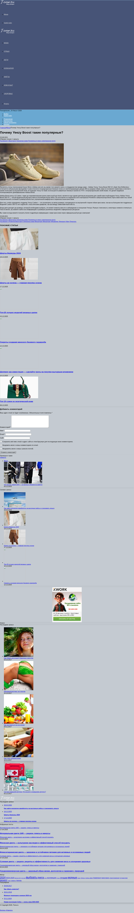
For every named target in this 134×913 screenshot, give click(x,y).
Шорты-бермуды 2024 (10, 253)
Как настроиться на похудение (14, 725)
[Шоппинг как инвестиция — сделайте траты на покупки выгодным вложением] (19, 368)
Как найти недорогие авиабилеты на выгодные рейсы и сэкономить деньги (29, 508)
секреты (13, 880)
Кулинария (9, 68)
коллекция (51, 878)
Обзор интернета (10, 122)
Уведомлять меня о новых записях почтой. (17, 449)
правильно (97, 878)
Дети (6, 60)
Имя (2, 430)
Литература (8, 121)
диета (40, 877)
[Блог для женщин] (10, 4)
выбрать (31, 877)
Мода (6, 43)
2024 (2, 877)
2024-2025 (10, 878)
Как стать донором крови (12, 758)
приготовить (105, 878)
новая (78, 878)
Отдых (7, 51)
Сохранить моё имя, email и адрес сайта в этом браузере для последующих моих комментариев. (37, 441)
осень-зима (89, 878)
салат (9, 880)
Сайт (2, 438)
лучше (58, 878)
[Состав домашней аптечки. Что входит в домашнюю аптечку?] (18, 790)
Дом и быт (8, 85)
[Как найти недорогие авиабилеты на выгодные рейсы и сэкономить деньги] (15, 506)
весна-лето (18, 878)
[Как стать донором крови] (18, 756)
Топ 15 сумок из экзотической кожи (16, 401)
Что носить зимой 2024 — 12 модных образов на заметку (23, 484)
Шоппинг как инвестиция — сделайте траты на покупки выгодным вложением (36, 372)
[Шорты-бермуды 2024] (19, 249)
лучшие (63, 878)
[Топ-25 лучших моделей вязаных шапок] (19, 309)
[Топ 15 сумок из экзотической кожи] (19, 398)
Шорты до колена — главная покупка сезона (21, 283)
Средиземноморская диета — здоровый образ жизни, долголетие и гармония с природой (42, 871)
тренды (19, 880)
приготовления (114, 878)
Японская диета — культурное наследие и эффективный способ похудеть (35, 843)
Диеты (7, 77)
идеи (45, 878)
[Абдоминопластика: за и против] (18, 690)
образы (83, 878)
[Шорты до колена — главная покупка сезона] (19, 279)
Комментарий (5, 427)
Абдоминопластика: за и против (14, 691)
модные (72, 877)
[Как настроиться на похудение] (18, 723)
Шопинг (7, 124)
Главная (3, 128)
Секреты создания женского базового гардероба (23, 342)
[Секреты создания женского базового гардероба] (19, 338)
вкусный (23, 878)
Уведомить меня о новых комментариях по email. (20, 445)
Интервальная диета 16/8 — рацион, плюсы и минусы (25, 833)
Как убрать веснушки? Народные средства (18, 658)
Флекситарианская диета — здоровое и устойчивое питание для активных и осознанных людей (45, 852)
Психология (8, 119)
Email (2, 434)
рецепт (3, 880)
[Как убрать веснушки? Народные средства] (18, 656)
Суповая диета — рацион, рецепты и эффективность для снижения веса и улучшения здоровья (45, 861)
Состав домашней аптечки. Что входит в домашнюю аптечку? (25, 792)
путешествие (124, 878)
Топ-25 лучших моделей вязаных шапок (18, 312)
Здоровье (8, 94)
